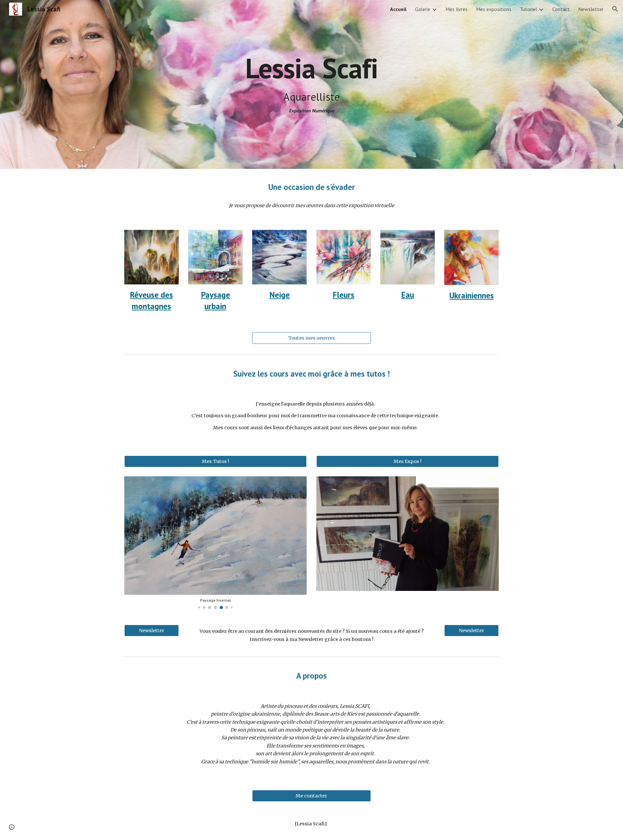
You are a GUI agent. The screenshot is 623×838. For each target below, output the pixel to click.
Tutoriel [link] (528, 9)
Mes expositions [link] (493, 9)
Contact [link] (561, 9)
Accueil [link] (398, 9)
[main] (311, 68)
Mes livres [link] (457, 9)
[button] (615, 9)
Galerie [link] (422, 9)
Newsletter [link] (591, 9)
